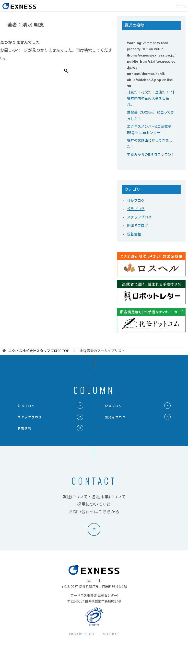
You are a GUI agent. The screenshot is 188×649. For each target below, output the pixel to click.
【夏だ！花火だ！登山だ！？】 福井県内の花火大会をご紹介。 (152, 98)
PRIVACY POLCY (82, 634)
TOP (38, 351)
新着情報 (134, 234)
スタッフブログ (139, 217)
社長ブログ (136, 201)
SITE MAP (111, 634)
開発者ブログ (137, 226)
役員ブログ (136, 209)
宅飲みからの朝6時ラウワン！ (151, 155)
